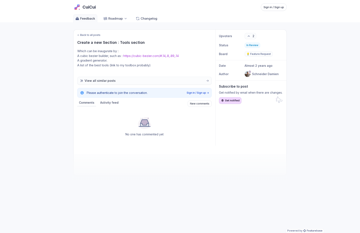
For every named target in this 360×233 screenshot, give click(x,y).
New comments (199, 103)
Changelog (149, 18)
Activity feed (109, 102)
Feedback (87, 18)
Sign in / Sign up (274, 7)
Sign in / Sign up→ (198, 92)
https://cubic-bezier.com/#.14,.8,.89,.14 (151, 56)
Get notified (232, 100)
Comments (86, 102)
